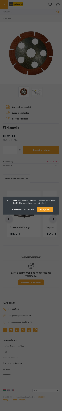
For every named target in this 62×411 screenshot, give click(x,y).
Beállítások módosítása (23, 209)
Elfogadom (45, 209)
